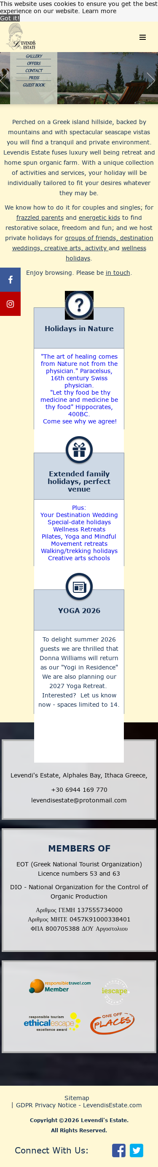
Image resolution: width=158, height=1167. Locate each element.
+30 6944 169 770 (79, 789)
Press (34, 78)
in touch (118, 272)
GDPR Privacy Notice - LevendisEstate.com (79, 1105)
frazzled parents (40, 217)
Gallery (34, 56)
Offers (33, 63)
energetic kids (99, 217)
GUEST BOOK (34, 85)
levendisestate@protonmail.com (79, 800)
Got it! (10, 18)
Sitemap (76, 1097)
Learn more (99, 10)
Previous (11, 83)
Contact (33, 70)
